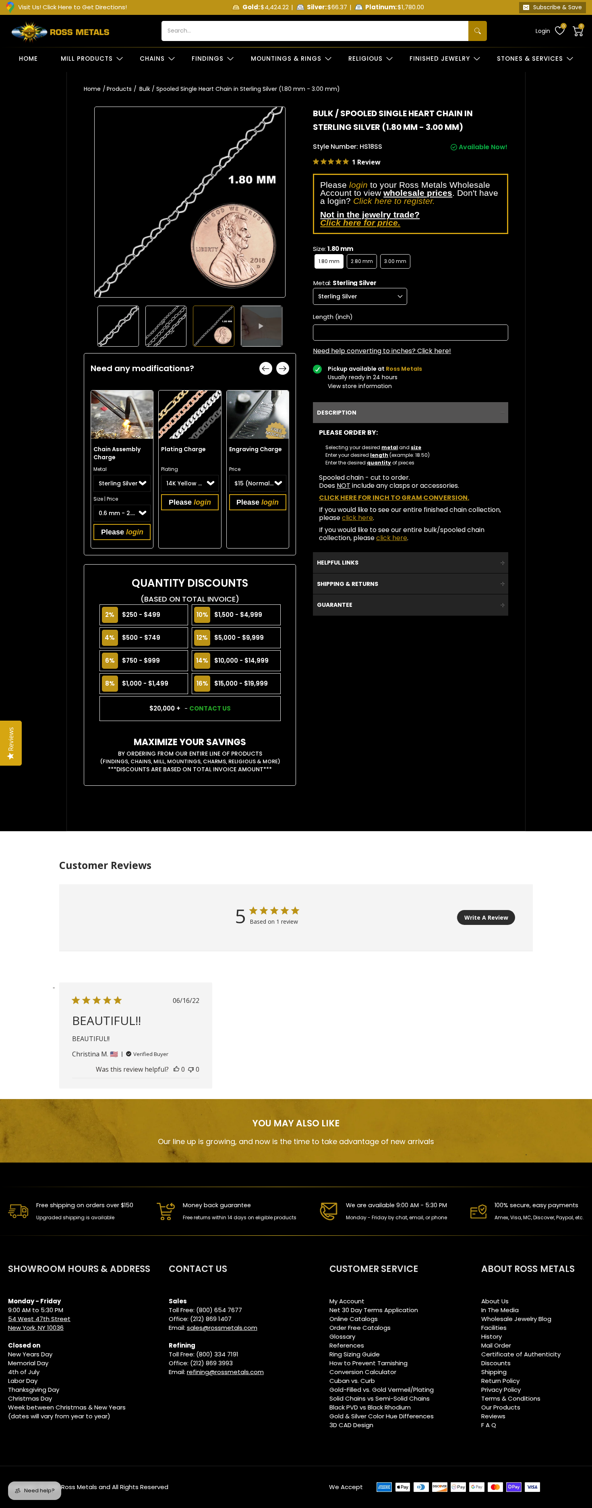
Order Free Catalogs (360, 1327)
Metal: (345, 283)
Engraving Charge (255, 449)
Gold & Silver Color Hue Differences (381, 1416)
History (491, 1336)
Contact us (210, 708)
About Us (495, 1301)
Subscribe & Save (557, 7)
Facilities (494, 1327)
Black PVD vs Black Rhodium (370, 1407)
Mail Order (496, 1345)
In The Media (500, 1310)
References (346, 1345)
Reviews (493, 1416)
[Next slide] (282, 368)
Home (92, 89)
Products (119, 89)
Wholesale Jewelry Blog (516, 1319)
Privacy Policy (501, 1389)
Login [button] (543, 31)
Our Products (500, 1407)
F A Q (488, 1425)
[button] (578, 31)
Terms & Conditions (510, 1398)
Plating (169, 469)
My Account (346, 1301)
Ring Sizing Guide (354, 1354)
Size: (333, 249)
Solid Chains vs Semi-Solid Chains (379, 1398)
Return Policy (500, 1381)
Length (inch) (333, 317)
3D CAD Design (351, 1425)
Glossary (342, 1336)
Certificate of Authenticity (521, 1354)
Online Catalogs (353, 1319)
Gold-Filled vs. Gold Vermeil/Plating (381, 1389)
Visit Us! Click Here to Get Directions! (72, 7)
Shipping (494, 1372)
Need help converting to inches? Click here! (382, 351)
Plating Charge (183, 449)
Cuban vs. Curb (352, 1381)
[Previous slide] (265, 368)
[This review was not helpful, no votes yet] (191, 1069)
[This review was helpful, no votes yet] (176, 1069)
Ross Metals (79, 1487)
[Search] (477, 31)
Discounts (496, 1363)
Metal (100, 469)
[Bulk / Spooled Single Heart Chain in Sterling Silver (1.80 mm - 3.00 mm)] (118, 326)
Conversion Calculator (362, 1372)
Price (234, 469)
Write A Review (486, 917)
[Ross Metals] (60, 31)
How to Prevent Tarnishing (368, 1363)
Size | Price (105, 498)
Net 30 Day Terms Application (373, 1310)
